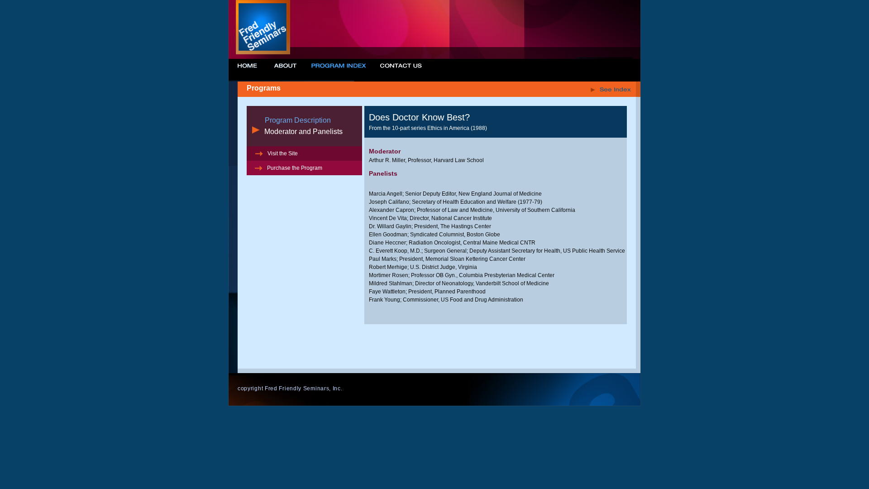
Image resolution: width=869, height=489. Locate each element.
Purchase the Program (294, 168)
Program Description (298, 120)
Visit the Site (282, 153)
